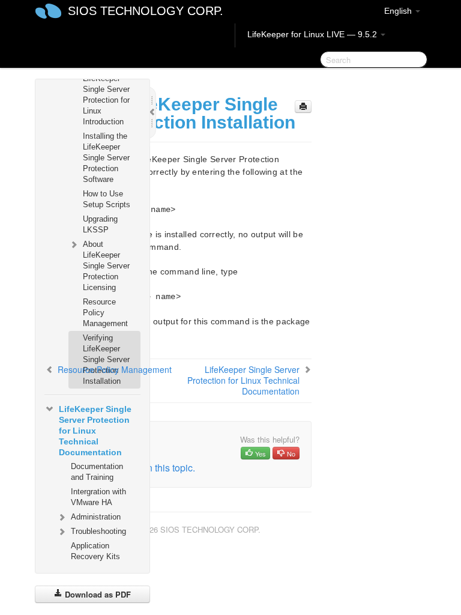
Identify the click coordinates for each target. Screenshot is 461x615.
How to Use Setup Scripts (106, 199)
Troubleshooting (98, 531)
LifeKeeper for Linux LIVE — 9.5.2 (313, 34)
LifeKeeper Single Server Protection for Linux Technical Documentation (95, 430)
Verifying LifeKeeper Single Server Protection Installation (106, 359)
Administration (96, 516)
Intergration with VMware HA (98, 497)
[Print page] (303, 106)
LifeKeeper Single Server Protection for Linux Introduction (106, 100)
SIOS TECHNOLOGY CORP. (145, 10)
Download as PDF (96, 594)
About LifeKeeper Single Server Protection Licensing (106, 266)
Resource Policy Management (105, 312)
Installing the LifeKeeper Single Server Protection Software (106, 158)
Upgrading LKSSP (100, 224)
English (399, 11)
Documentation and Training (97, 472)
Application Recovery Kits (95, 551)
